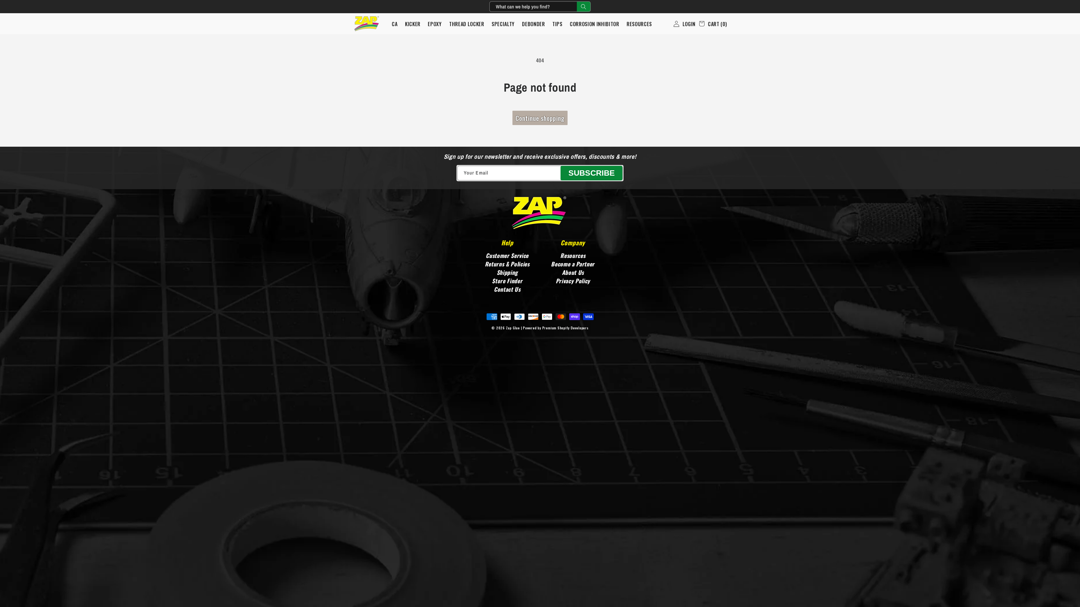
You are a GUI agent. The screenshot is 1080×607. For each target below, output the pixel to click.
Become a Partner (573, 264)
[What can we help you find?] (583, 7)
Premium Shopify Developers (565, 327)
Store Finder (507, 281)
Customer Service (507, 255)
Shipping (507, 272)
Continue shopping (540, 118)
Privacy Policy (573, 281)
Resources (572, 255)
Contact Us (507, 289)
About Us (573, 272)
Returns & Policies (507, 264)
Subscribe (591, 173)
